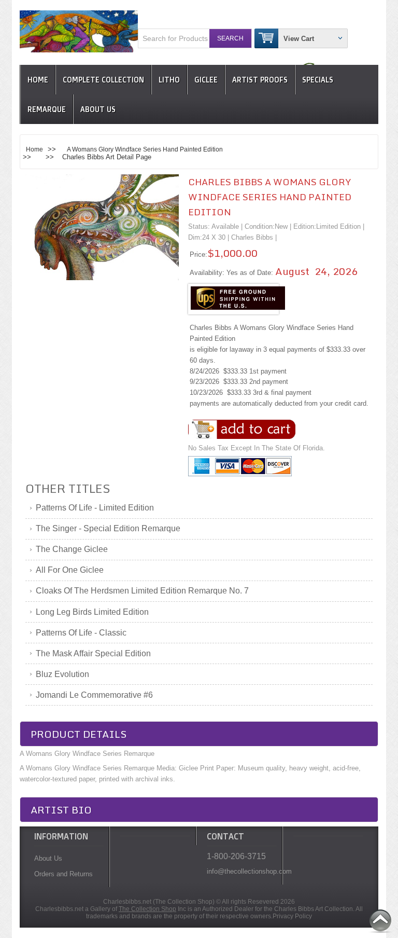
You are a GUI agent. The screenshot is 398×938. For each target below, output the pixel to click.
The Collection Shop (147, 909)
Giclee (206, 79)
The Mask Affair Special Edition (93, 653)
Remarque (46, 109)
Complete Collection (103, 79)
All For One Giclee (70, 569)
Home (37, 79)
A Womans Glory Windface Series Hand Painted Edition (145, 149)
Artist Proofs (260, 79)
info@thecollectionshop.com (242, 871)
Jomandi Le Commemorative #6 (94, 695)
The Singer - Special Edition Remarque (108, 528)
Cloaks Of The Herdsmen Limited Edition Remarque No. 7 (142, 590)
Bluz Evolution (62, 674)
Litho (169, 79)
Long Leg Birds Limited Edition (92, 612)
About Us (98, 109)
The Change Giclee (72, 549)
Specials (317, 79)
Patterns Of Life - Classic (81, 632)
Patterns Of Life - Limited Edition (95, 507)
